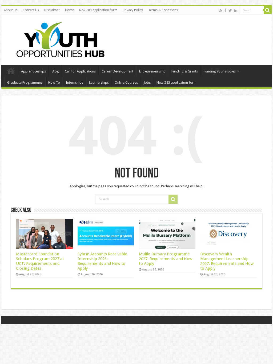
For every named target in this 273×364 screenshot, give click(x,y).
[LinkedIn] (236, 10)
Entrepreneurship (152, 71)
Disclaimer (52, 10)
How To (54, 82)
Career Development (117, 71)
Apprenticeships (33, 71)
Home (69, 10)
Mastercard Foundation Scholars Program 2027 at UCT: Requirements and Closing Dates (40, 261)
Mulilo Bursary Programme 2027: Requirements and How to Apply (165, 259)
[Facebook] (225, 10)
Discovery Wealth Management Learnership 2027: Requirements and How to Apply (227, 261)
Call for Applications (80, 71)
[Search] (268, 10)
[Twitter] (230, 10)
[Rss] (221, 10)
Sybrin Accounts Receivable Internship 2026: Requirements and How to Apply (102, 261)
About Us (10, 10)
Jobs (147, 82)
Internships (74, 82)
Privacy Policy (133, 10)
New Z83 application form (98, 10)
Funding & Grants (184, 71)
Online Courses (126, 82)
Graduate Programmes (24, 82)
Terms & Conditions (163, 10)
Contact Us (31, 10)
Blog (55, 71)
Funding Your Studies (220, 71)
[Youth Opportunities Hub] (58, 38)
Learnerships (99, 82)
